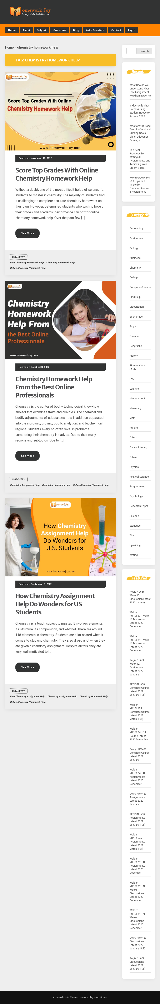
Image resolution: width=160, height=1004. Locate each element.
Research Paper (139, 506)
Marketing (135, 408)
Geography (136, 346)
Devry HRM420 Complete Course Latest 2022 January (140, 754)
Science (134, 516)
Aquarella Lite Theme (65, 997)
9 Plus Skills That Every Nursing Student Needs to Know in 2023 (140, 111)
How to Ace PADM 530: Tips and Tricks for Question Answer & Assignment (140, 184)
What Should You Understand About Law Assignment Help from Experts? (140, 90)
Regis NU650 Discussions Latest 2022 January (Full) (137, 963)
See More (27, 233)
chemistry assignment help (24, 485)
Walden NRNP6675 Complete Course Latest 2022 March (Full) (140, 712)
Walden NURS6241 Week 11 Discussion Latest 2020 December (139, 643)
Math (132, 418)
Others (134, 457)
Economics (136, 316)
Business (135, 258)
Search (144, 51)
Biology (134, 248)
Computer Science (140, 287)
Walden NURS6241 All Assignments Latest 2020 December (137, 776)
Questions (59, 30)
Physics (134, 467)
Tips (132, 535)
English (134, 326)
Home (12, 30)
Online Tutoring (138, 447)
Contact (116, 30)
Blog (76, 30)
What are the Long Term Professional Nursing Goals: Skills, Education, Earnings (140, 133)
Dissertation (137, 306)
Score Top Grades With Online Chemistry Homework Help (56, 174)
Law (132, 379)
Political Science (139, 476)
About (26, 30)
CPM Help (135, 297)
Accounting (136, 228)
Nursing (134, 427)
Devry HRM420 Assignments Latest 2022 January (138, 799)
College (134, 277)
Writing (134, 555)
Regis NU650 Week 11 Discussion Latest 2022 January (140, 597)
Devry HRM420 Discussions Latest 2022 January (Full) (138, 943)
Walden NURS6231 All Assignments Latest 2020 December (137, 865)
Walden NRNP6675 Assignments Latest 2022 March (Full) (137, 841)
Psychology (136, 496)
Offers (133, 437)
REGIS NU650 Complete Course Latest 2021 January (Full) (140, 689)
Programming (137, 486)
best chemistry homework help (27, 262)
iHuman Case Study (137, 367)
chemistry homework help (60, 262)
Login (131, 30)
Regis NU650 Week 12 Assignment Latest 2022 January (137, 667)
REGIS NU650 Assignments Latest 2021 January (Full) (137, 819)
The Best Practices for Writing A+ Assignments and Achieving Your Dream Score (140, 159)
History (134, 355)
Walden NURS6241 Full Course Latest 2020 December (139, 734)
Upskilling (135, 545)
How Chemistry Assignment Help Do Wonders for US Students (55, 604)
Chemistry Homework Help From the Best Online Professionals (53, 387)
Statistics (135, 525)
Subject (41, 30)
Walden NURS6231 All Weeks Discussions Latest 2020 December (137, 891)
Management (137, 398)
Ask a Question (95, 30)
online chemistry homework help (27, 268)
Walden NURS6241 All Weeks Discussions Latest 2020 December (137, 919)
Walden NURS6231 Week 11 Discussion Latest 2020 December (139, 619)
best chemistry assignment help (27, 696)
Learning (135, 388)
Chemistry (18, 257)
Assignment (137, 238)
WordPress (100, 997)
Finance (134, 336)
